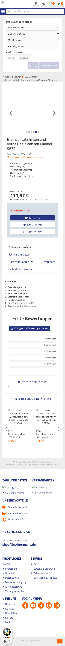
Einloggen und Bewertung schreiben (27, 157)
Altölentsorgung (13, 587)
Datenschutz (12, 578)
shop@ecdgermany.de (19, 544)
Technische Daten (19, 254)
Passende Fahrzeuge (21, 262)
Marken (9, 622)
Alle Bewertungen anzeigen (34, 381)
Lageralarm (34, 217)
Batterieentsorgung (15, 582)
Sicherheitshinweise (21, 269)
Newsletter (11, 613)
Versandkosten (47, 462)
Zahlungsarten (41, 573)
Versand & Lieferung (44, 569)
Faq (35, 564)
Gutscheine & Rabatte (45, 578)
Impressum (11, 569)
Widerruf (9, 573)
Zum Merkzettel (34, 224)
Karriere (9, 617)
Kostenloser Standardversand (33, 199)
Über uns (10, 604)
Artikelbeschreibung (20, 247)
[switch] (7, 641)
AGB (7, 564)
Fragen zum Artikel (34, 231)
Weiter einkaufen (13, 76)
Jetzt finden (48, 65)
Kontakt (9, 608)
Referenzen (48, 262)
